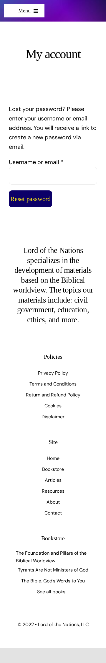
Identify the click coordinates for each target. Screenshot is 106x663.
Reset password (30, 199)
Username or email (36, 162)
